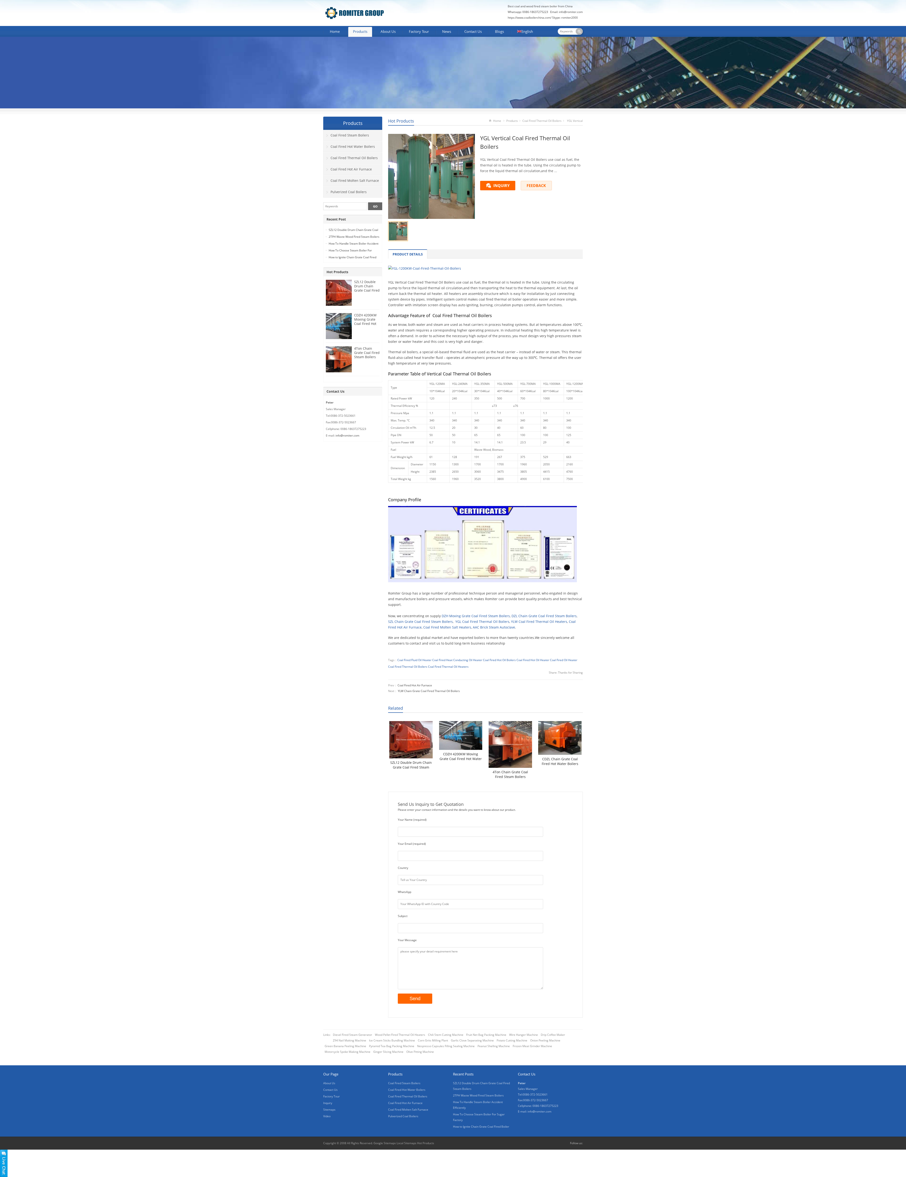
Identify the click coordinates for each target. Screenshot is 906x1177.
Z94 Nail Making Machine (349, 1040)
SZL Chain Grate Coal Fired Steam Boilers (420, 621)
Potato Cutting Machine (512, 1040)
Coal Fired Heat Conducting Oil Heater (457, 660)
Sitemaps (329, 1110)
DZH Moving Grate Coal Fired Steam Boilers (476, 616)
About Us (388, 31)
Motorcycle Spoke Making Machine (347, 1052)
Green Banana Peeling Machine (345, 1046)
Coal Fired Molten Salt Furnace (355, 180)
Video (327, 1116)
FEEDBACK (536, 185)
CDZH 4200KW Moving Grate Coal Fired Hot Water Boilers (461, 756)
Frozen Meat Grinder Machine (532, 1046)
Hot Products (401, 121)
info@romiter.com (571, 12)
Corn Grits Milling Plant (433, 1040)
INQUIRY (501, 185)
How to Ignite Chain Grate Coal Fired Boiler (481, 1127)
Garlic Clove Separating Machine (472, 1040)
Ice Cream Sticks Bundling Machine (392, 1040)
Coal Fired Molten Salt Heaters (447, 627)
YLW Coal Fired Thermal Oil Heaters (539, 621)
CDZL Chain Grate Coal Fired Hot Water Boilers (560, 761)
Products (360, 31)
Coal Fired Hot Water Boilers (353, 146)
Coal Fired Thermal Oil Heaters (448, 667)
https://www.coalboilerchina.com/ (529, 18)
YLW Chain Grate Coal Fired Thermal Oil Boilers (429, 691)
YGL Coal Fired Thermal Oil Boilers (482, 621)
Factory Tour (419, 31)
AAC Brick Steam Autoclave (494, 627)
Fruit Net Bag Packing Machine (486, 1035)
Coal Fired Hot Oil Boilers (499, 660)
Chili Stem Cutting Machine (445, 1035)
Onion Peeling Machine (545, 1040)
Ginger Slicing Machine (388, 1052)
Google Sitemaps (384, 1143)
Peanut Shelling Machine (494, 1046)
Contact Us (473, 31)
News (446, 31)
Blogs (499, 31)
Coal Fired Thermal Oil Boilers (542, 121)
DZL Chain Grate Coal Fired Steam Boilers (544, 616)
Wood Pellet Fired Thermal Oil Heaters (400, 1035)
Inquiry (327, 1103)
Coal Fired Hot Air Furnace (415, 685)
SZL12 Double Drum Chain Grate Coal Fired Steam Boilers (411, 765)
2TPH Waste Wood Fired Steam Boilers (354, 237)
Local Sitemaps (407, 1143)
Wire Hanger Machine (523, 1035)
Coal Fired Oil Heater (563, 660)
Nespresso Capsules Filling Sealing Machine (446, 1046)
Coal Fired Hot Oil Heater (532, 660)
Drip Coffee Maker (553, 1035)
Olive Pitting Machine (420, 1052)
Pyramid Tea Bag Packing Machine (391, 1046)
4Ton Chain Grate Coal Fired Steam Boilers (510, 774)
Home (335, 31)
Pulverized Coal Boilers (349, 192)
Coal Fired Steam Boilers (350, 135)
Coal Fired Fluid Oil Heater (414, 660)
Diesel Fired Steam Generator (352, 1035)
